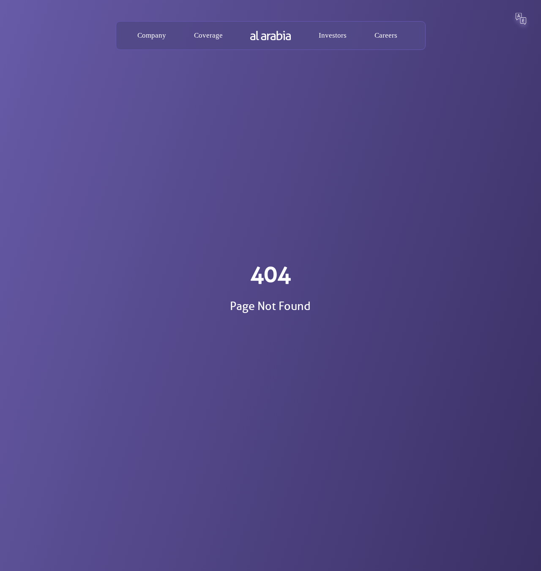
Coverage (208, 35)
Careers (385, 35)
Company (151, 35)
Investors (333, 35)
